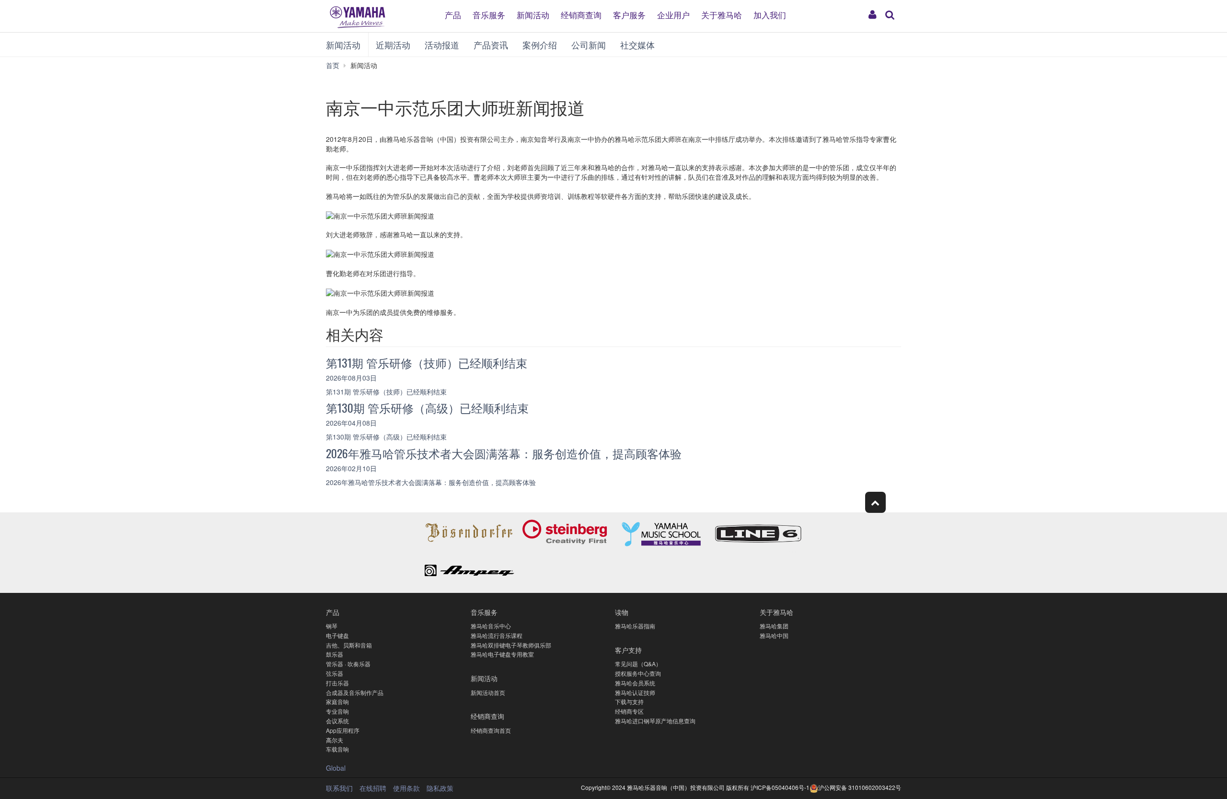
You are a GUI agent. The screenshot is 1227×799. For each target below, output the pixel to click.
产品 (453, 14)
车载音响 (337, 749)
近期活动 (393, 44)
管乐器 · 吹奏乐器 (348, 664)
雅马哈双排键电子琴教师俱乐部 (511, 645)
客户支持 (628, 650)
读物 (621, 612)
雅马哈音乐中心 (491, 626)
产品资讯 (491, 44)
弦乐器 (334, 673)
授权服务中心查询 (638, 673)
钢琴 (331, 626)
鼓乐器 (334, 654)
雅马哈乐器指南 (635, 626)
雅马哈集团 (774, 626)
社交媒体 (637, 44)
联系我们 (339, 788)
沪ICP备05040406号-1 (780, 787)
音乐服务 (489, 14)
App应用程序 (342, 730)
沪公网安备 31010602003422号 (859, 787)
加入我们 (769, 14)
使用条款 (406, 788)
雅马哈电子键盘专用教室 (502, 654)
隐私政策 (440, 788)
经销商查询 (581, 14)
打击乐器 (337, 683)
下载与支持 (629, 701)
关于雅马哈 (721, 14)
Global (336, 768)
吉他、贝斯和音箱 (349, 645)
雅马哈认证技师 (635, 692)
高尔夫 (334, 740)
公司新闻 (588, 44)
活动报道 (442, 44)
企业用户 (673, 14)
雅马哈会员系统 (635, 683)
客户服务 (629, 14)
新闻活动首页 (488, 692)
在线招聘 (372, 788)
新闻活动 (533, 14)
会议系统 (337, 721)
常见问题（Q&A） (638, 664)
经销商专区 (629, 711)
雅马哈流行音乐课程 (496, 635)
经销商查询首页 (491, 730)
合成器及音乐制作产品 (354, 692)
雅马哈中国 (774, 635)
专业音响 (337, 711)
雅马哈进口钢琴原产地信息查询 (655, 721)
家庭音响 (337, 701)
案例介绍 (539, 44)
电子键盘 (337, 635)
